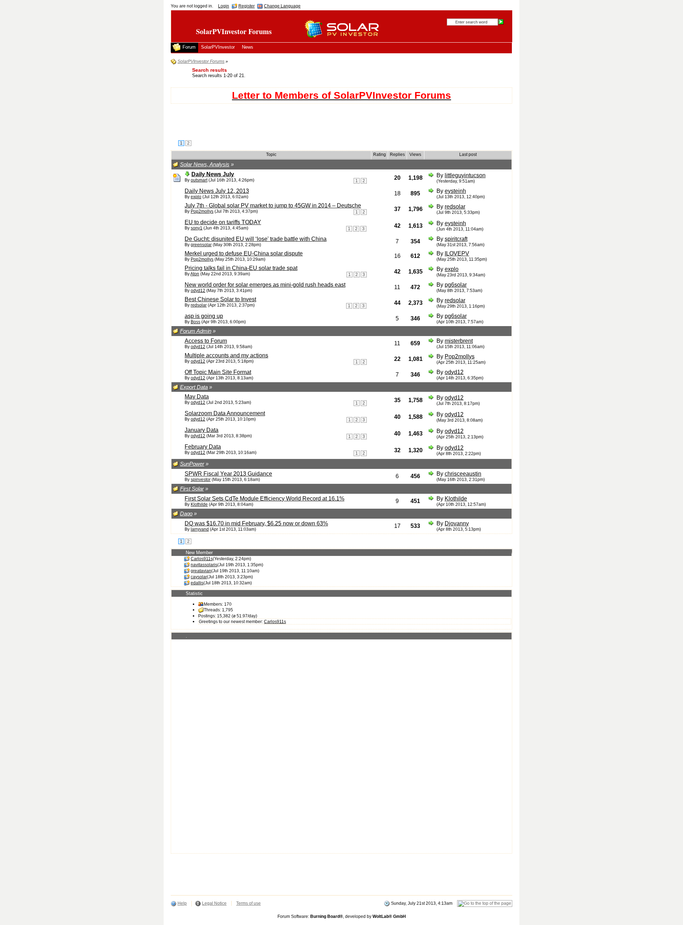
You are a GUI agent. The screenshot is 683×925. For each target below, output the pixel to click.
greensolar (201, 244)
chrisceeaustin (463, 474)
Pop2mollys (202, 211)
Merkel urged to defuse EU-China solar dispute (244, 253)
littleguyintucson (465, 175)
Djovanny (457, 523)
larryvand (200, 529)
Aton (194, 273)
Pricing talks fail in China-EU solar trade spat (241, 268)
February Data (203, 447)
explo (196, 196)
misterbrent (459, 341)
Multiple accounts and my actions (226, 355)
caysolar (199, 576)
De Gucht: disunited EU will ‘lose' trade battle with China (256, 239)
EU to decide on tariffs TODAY (223, 222)
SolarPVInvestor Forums (234, 31)
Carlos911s (202, 558)
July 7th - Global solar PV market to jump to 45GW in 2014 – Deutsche (273, 205)
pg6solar (456, 285)
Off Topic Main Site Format (218, 372)
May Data (197, 397)
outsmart (199, 180)
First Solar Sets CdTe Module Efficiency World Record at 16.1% (264, 499)
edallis (197, 582)
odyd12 (198, 290)
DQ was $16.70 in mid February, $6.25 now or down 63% (256, 523)
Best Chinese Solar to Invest (220, 299)
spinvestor (201, 479)
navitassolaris (204, 564)
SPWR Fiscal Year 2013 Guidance (228, 474)
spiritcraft (456, 239)
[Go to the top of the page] (484, 903)
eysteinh (455, 191)
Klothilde (199, 504)
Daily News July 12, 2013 (217, 191)
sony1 (196, 228)
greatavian (201, 570)
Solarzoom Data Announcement (225, 413)
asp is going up (204, 316)
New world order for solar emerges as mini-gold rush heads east (265, 285)
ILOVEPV (457, 253)
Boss (195, 321)
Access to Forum (206, 341)
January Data (201, 430)
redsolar (455, 207)
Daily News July (212, 174)
